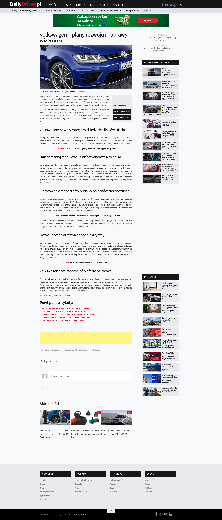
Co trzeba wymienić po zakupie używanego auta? (102, 10)
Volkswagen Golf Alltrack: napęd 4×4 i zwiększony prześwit (68, 314)
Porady (80, 5)
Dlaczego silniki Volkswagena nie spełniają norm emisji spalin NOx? (86, 215)
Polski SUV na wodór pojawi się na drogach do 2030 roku (169, 286)
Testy (67, 5)
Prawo (77, 488)
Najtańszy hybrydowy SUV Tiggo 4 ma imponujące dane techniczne (168, 72)
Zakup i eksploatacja (83, 480)
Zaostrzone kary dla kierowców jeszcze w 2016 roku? (169, 390)
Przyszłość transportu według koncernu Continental (169, 123)
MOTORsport (45, 499)
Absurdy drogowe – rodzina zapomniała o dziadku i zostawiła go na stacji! (169, 309)
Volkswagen (96, 350)
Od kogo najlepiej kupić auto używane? (168, 320)
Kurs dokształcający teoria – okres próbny (169, 296)
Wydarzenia (45, 495)
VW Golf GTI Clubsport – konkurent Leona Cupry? (64, 311)
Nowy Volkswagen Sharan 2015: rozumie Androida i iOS (66, 308)
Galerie (118, 5)
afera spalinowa (56, 350)
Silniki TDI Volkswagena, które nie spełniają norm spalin (86, 148)
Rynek (42, 484)
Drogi (42, 488)
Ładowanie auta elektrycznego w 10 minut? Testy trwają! (54, 434)
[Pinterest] (166, 5)
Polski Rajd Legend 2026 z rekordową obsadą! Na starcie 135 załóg (169, 145)
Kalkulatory (99, 5)
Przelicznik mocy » (122, 111)
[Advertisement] (86, 338)
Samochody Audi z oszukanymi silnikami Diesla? (63, 320)
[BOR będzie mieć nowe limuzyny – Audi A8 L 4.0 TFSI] (116, 417)
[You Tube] (174, 5)
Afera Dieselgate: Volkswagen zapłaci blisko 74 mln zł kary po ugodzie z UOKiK (169, 96)
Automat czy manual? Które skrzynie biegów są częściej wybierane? (49, 10)
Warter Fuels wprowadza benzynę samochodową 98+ (169, 332)
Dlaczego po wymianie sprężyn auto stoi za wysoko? (168, 367)
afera (47, 350)
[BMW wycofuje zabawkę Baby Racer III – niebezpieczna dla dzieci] (86, 417)
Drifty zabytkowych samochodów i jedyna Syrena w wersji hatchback (169, 156)
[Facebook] (162, 5)
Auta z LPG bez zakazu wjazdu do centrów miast (168, 178)
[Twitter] (170, 5)
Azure (83, 514)
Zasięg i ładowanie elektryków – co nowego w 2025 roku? (169, 134)
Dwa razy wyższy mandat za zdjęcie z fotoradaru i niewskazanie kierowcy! (169, 379)
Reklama (148, 488)
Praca (147, 484)
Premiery (43, 480)
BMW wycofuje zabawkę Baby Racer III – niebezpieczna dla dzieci (85, 434)
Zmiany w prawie (47, 492)
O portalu (149, 480)
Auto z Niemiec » (121, 117)
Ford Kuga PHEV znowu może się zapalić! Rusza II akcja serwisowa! (168, 356)
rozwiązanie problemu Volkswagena (77, 350)
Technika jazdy (81, 492)
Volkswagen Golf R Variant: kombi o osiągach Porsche (66, 317)
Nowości (51, 5)
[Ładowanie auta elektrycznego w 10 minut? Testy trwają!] (55, 417)
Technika (78, 484)
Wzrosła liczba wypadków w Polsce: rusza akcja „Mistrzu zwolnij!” (169, 167)
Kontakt (148, 492)
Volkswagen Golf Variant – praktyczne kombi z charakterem (169, 84)
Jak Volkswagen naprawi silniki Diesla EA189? (86, 262)
